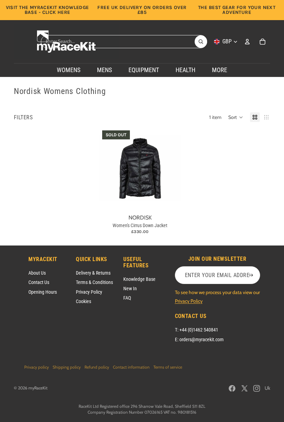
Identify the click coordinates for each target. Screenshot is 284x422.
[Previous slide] (104, 168)
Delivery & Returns (93, 273)
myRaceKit (37, 387)
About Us (37, 273)
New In (130, 288)
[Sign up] (251, 275)
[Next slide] (175, 168)
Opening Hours (42, 292)
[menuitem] (219, 70)
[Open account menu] (247, 41)
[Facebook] (232, 388)
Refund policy (97, 367)
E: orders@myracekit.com (199, 339)
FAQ (127, 298)
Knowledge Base (139, 279)
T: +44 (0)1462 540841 (196, 330)
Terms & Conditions (94, 282)
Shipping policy (67, 367)
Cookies (83, 301)
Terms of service (167, 367)
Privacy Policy (89, 292)
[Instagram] (256, 388)
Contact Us (38, 282)
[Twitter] (244, 388)
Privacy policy (36, 367)
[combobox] (117, 41)
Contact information (131, 367)
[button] (235, 117)
